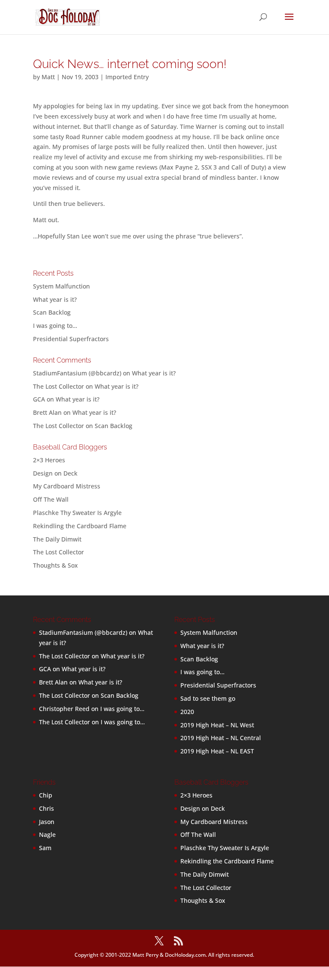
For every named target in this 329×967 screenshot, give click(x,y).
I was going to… (55, 325)
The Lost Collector (58, 552)
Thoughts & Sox (55, 565)
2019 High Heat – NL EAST (217, 751)
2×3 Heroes (49, 460)
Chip (45, 795)
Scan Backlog (52, 312)
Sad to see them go (207, 698)
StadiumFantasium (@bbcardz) (77, 373)
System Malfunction (61, 286)
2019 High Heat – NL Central (220, 738)
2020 (187, 712)
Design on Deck (55, 473)
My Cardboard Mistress (66, 486)
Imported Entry (127, 77)
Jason (46, 822)
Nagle (47, 834)
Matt (48, 77)
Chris (46, 808)
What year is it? (55, 299)
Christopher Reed (64, 709)
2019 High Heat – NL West (217, 725)
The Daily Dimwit (57, 539)
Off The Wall (51, 499)
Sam (45, 848)
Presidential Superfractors (71, 339)
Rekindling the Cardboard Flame (79, 526)
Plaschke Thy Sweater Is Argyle (77, 513)
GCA (39, 399)
